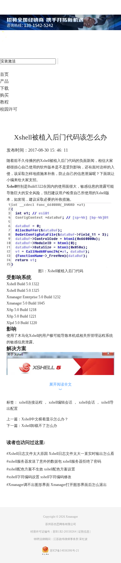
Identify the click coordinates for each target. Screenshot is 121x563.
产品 (4, 81)
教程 (4, 102)
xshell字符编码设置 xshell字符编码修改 (39, 477)
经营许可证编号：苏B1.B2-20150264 (53, 531)
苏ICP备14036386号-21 (64, 550)
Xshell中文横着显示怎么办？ (44, 419)
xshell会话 (87, 402)
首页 (4, 74)
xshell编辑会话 (60, 402)
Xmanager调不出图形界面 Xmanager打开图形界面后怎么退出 (57, 485)
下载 (4, 88)
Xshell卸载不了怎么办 (39, 425)
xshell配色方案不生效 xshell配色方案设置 (41, 469)
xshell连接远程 (31, 402)
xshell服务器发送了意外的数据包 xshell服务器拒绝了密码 (54, 461)
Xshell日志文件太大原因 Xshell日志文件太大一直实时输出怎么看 (60, 453)
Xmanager (72, 516)
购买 (4, 95)
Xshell (11, 186)
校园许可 (8, 109)
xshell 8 (30, 36)
